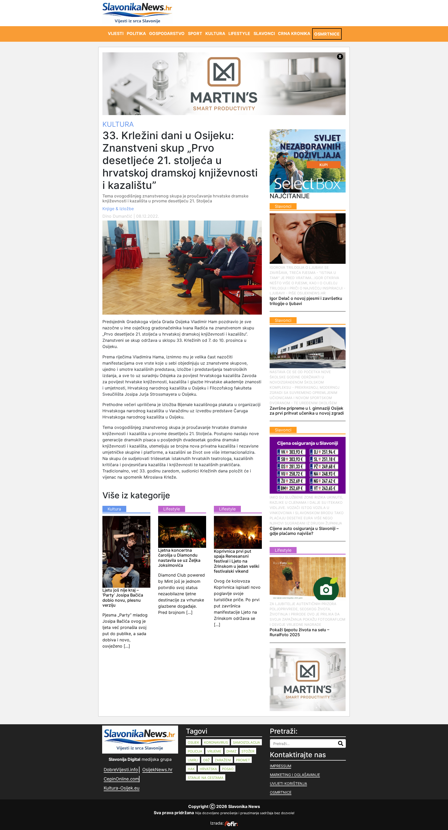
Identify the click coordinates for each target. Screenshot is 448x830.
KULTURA (215, 33)
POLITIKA (136, 33)
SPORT (195, 33)
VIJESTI (115, 33)
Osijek (193, 742)
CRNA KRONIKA (294, 33)
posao (228, 769)
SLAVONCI (264, 33)
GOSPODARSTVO (167, 33)
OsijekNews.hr (157, 769)
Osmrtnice (280, 792)
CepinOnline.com (121, 779)
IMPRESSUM (280, 766)
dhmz (231, 751)
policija (195, 751)
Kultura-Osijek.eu (121, 788)
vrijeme (214, 751)
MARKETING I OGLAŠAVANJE (295, 774)
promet (243, 760)
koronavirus (216, 742)
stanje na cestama (205, 778)
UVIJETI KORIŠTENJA (288, 783)
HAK (191, 769)
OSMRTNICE (327, 34)
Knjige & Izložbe (118, 208)
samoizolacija (246, 742)
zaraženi (223, 760)
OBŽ (206, 760)
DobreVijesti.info (121, 769)
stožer (247, 751)
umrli (193, 760)
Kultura (118, 124)
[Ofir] (231, 823)
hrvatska (208, 769)
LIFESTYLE (239, 33)
